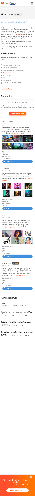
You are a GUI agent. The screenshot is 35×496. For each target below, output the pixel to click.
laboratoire (20, 34)
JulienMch (5, 168)
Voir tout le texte (18, 133)
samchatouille (6, 263)
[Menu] (32, 3)
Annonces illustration (13, 8)
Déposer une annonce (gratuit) (17, 490)
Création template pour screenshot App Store (16, 313)
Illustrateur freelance (9, 73)
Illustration (18, 14)
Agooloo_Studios (7, 121)
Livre (3, 304)
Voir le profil (9, 161)
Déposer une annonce (17, 113)
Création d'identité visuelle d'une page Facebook (16, 323)
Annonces (3, 8)
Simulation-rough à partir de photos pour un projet (17, 333)
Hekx (4, 216)
